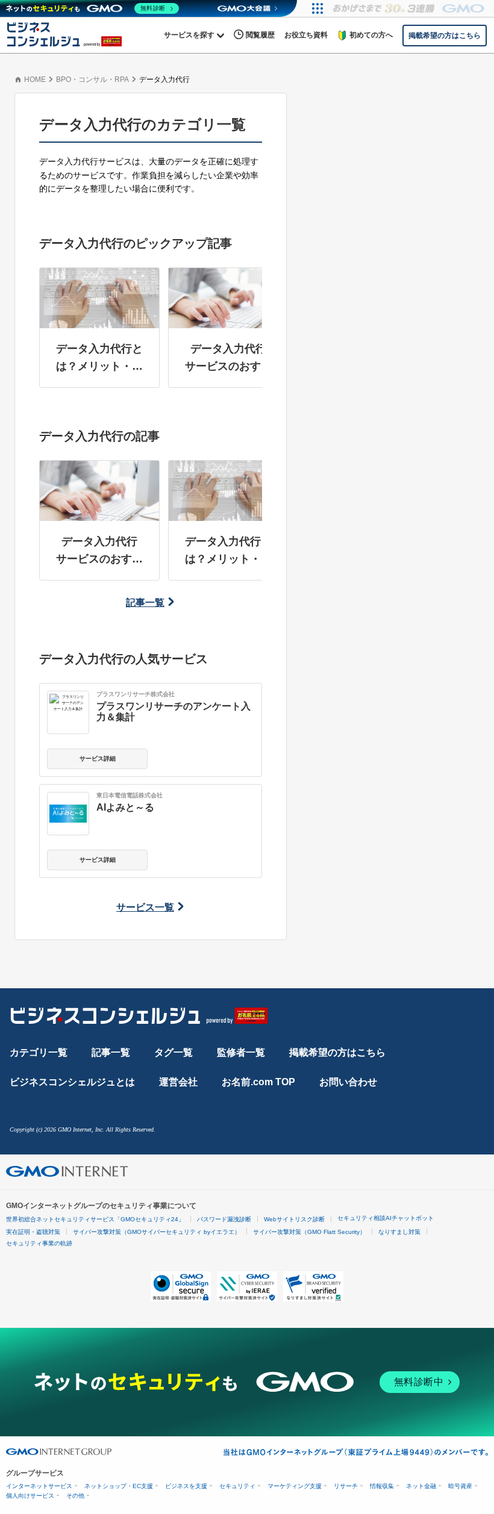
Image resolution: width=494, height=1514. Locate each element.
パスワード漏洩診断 (224, 1219)
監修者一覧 (241, 1052)
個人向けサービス (30, 1495)
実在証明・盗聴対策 (33, 1232)
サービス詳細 (98, 758)
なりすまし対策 (399, 1232)
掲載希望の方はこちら (337, 1052)
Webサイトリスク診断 (294, 1219)
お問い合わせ (348, 1082)
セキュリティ (237, 1486)
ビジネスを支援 (186, 1486)
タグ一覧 (173, 1052)
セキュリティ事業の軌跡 (39, 1243)
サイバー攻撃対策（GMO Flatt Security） (309, 1232)
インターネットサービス (39, 1486)
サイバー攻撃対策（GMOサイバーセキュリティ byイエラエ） (156, 1232)
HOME (35, 79)
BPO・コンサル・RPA (92, 79)
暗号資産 (460, 1486)
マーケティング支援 (294, 1486)
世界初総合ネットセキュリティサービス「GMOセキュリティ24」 (95, 1219)
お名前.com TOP (258, 1082)
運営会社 (178, 1082)
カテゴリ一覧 (38, 1052)
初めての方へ (371, 35)
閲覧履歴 (260, 35)
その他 (75, 1495)
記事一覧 (145, 602)
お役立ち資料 (306, 35)
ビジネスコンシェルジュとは (72, 1082)
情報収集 (382, 1486)
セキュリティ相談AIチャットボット (385, 1218)
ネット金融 (421, 1486)
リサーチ (346, 1486)
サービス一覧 (145, 907)
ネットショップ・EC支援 (118, 1486)
